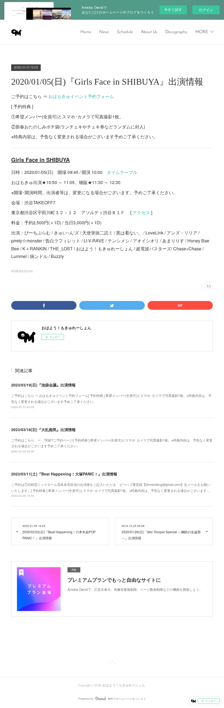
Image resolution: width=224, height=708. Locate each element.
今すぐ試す (173, 9)
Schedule (125, 32)
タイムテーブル (122, 172)
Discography (176, 32)
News (104, 32)
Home (85, 32)
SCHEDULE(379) (22, 271)
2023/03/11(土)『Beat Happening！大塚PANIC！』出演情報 (64, 474)
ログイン (206, 9)
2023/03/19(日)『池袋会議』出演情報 (43, 385)
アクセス (141, 212)
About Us (149, 32)
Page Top (112, 664)
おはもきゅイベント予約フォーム (81, 96)
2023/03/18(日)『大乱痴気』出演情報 (43, 429)
